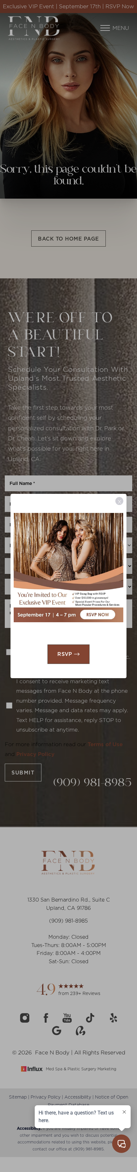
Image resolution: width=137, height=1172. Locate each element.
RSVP (64, 654)
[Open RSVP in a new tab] (68, 567)
